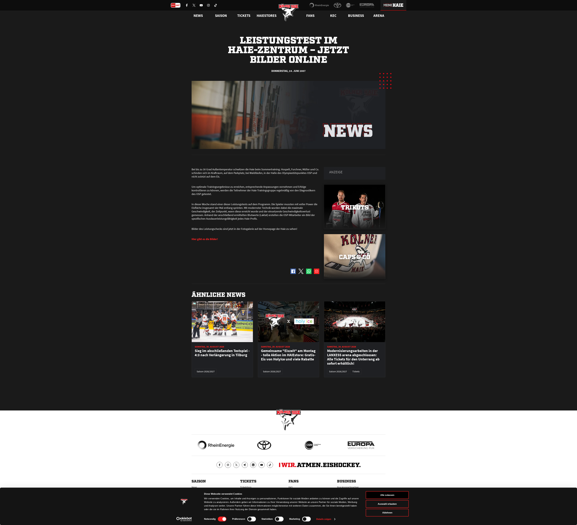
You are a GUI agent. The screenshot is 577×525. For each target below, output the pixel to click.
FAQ (290, 487)
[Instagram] (228, 465)
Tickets (243, 15)
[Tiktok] (270, 465)
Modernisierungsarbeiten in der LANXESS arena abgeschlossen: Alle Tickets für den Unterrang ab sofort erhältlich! (353, 357)
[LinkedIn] (253, 465)
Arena (378, 15)
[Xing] (245, 465)
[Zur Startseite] (289, 12)
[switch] (251, 519)
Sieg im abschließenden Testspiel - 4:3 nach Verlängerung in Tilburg (222, 353)
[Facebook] (220, 465)
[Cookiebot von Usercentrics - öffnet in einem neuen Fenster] (184, 519)
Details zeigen (323, 519)
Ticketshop (245, 487)
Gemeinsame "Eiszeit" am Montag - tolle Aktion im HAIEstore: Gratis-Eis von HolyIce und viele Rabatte (288, 355)
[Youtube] (262, 465)
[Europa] (366, 5)
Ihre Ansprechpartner (348, 487)
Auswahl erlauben (387, 504)
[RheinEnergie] (319, 5)
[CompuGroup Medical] (350, 5)
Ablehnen (387, 512)
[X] (236, 465)
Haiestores (266, 15)
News (194, 487)
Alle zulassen (387, 495)
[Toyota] (337, 5)
